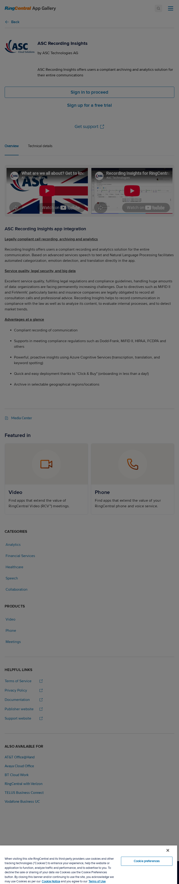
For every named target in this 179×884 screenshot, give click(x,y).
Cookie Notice (51, 881)
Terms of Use (97, 881)
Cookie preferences (147, 861)
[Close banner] (167, 850)
